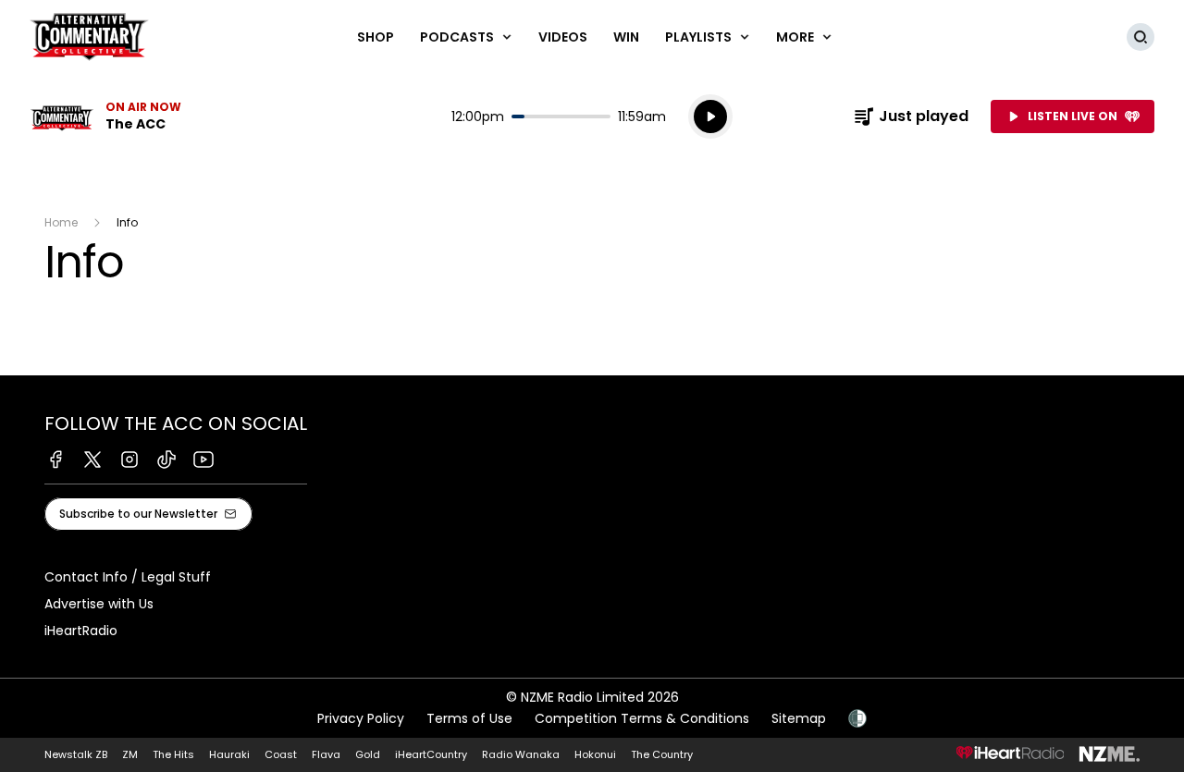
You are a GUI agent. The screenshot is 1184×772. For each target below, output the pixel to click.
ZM (130, 754)
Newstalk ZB (75, 754)
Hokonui (595, 754)
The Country (662, 754)
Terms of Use (469, 718)
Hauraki (229, 754)
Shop (375, 37)
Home (61, 222)
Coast (281, 754)
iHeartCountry (431, 754)
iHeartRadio (80, 630)
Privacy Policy (360, 718)
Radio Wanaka (521, 754)
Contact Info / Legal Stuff (127, 577)
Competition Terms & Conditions (642, 718)
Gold (367, 754)
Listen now (105, 116)
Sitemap (798, 718)
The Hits (173, 754)
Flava (326, 754)
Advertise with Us (99, 603)
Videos (562, 37)
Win (626, 37)
